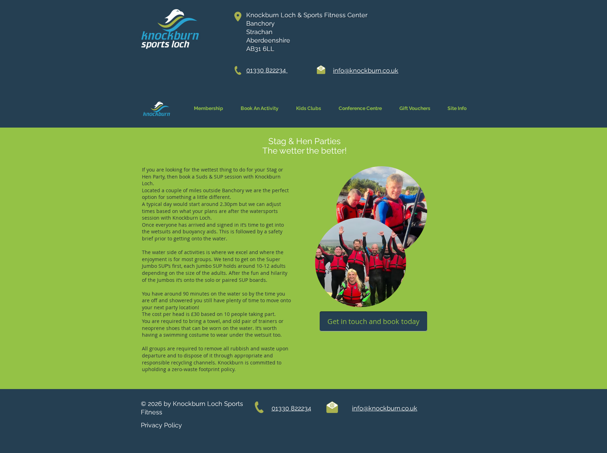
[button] (457, 108)
